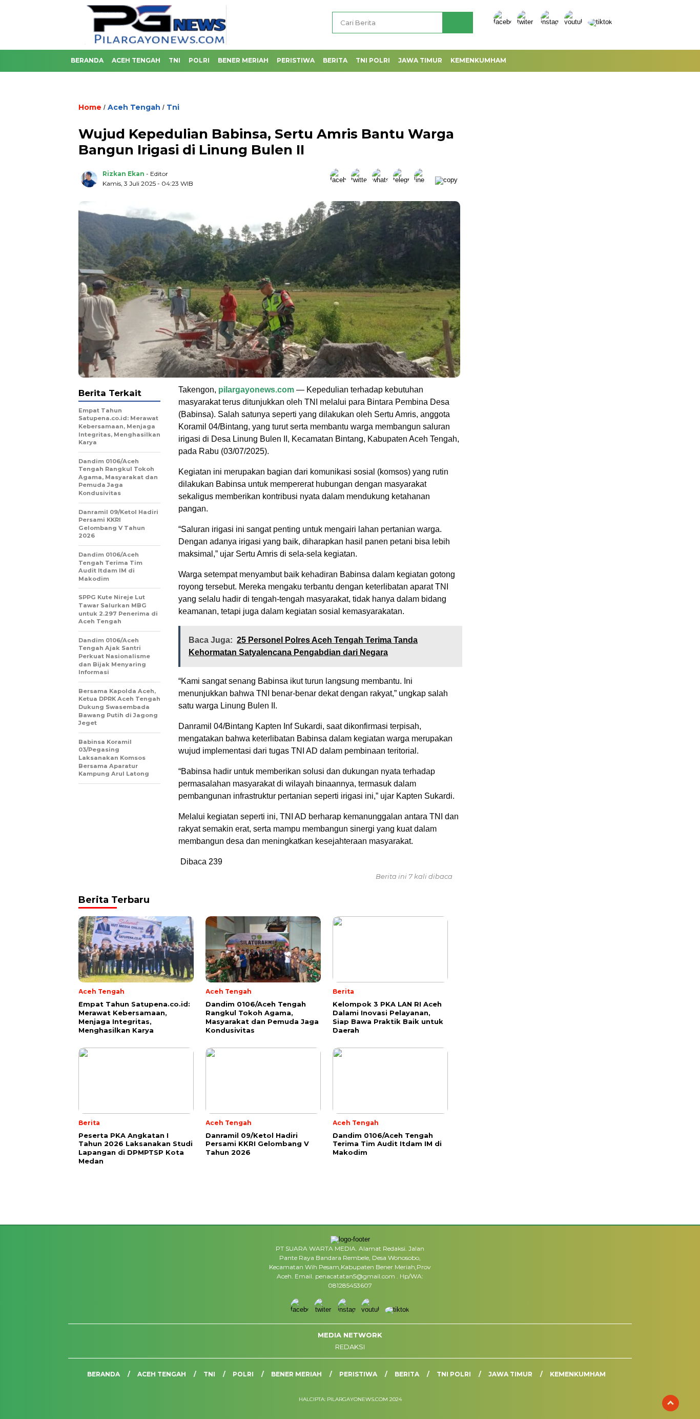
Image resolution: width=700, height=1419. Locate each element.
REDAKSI (350, 1347)
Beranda (87, 60)
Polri (199, 60)
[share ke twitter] (361, 180)
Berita (335, 60)
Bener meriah (243, 60)
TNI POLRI (373, 60)
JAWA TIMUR (420, 60)
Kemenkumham (478, 60)
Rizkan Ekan (123, 174)
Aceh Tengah (136, 60)
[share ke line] (424, 180)
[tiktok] (600, 22)
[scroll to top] (670, 1403)
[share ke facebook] (340, 180)
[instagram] (551, 22)
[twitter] (528, 22)
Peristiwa (296, 60)
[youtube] (575, 22)
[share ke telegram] (403, 180)
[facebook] (504, 22)
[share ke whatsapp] (382, 180)
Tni (174, 60)
